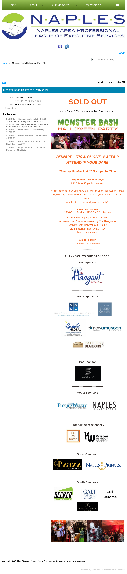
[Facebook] (60, 46)
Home (4, 63)
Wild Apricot (97, 569)
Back (4, 82)
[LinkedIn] (67, 46)
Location (10, 104)
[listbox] (111, 82)
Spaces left (9, 108)
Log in (121, 53)
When (11, 98)
